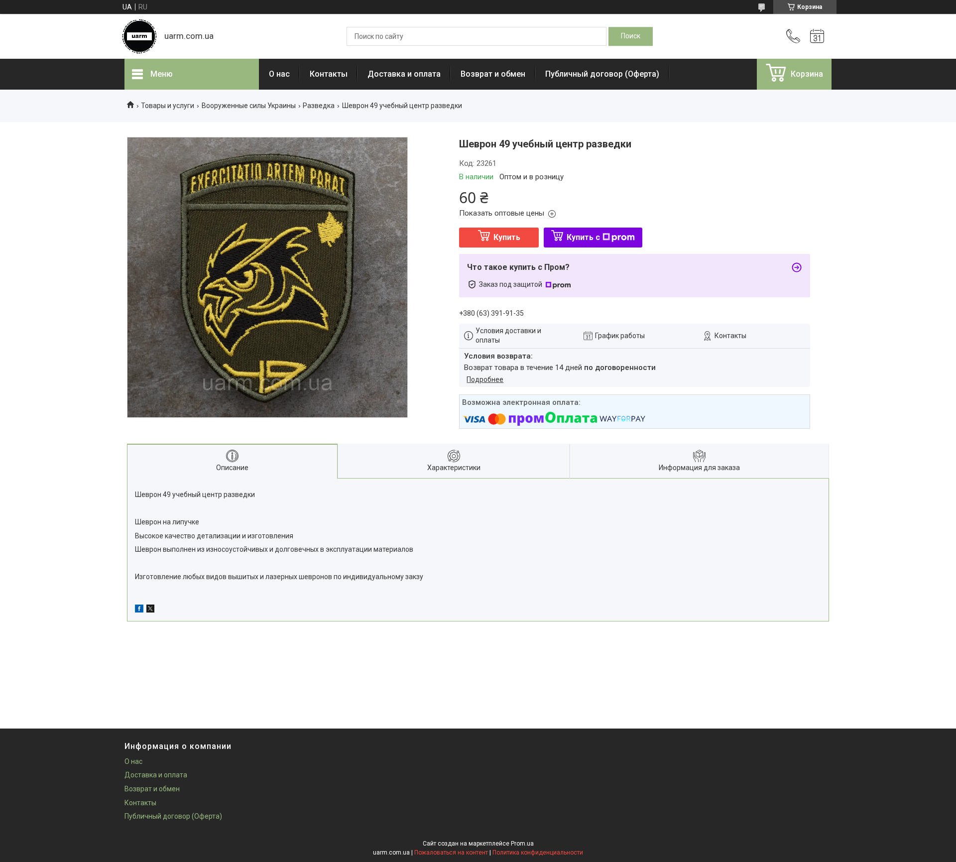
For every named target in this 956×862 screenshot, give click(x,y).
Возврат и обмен (493, 74)
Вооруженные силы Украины (249, 106)
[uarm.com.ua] (139, 36)
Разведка (319, 106)
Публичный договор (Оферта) (602, 74)
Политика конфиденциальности (537, 852)
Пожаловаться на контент (451, 852)
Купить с (583, 237)
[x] (150, 610)
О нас (279, 74)
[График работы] (817, 36)
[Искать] (630, 36)
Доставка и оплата (404, 74)
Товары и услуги (167, 106)
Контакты (329, 74)
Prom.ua (522, 843)
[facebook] (139, 610)
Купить (506, 237)
